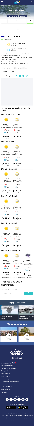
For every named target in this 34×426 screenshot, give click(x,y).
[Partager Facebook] (13, 76)
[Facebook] (7, 399)
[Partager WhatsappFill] (23, 76)
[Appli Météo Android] (23, 407)
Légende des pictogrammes (10, 382)
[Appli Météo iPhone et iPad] (11, 407)
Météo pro (4, 392)
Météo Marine (5, 389)
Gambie (5, 5)
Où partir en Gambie (8, 71)
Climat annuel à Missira (20, 68)
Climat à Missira (12, 16)
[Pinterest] (23, 399)
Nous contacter (6, 379)
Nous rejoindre (5, 376)
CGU (16, 413)
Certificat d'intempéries (8, 368)
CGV (20, 413)
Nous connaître (6, 374)
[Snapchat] (15, 399)
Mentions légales (9, 413)
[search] (31, 2)
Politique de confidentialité (26, 415)
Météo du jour (6, 68)
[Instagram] (19, 399)
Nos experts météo (7, 366)
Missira (9, 5)
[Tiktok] (26, 399)
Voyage (1, 5)
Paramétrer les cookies (8, 418)
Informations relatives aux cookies (10, 415)
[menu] (2, 2)
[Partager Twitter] (17, 76)
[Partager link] (27, 76)
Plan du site (26, 413)
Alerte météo (5, 371)
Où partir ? (23, 16)
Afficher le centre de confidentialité (24, 418)
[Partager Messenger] (20, 76)
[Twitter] (11, 399)
